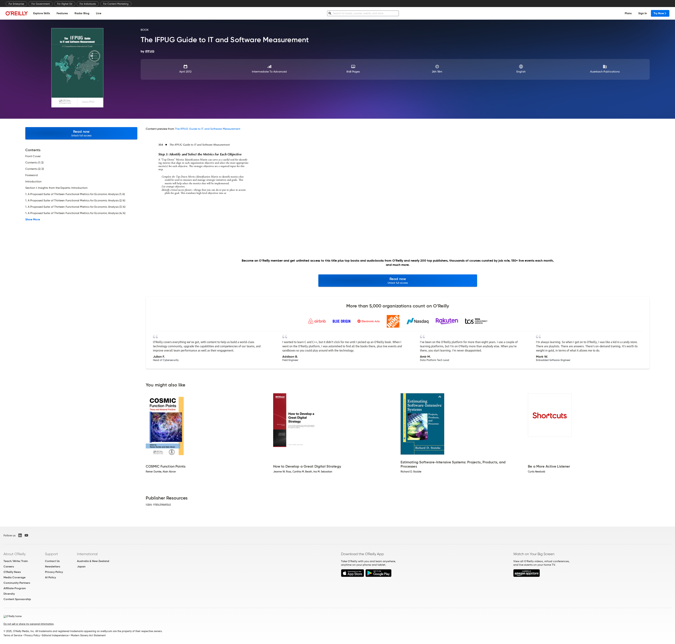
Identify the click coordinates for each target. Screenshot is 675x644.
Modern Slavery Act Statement (88, 635)
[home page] (17, 13)
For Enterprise (16, 3)
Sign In (642, 13)
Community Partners (17, 583)
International (87, 554)
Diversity (9, 594)
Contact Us (52, 561)
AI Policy (50, 577)
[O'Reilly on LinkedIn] (20, 535)
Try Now (659, 13)
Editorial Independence (55, 635)
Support (51, 554)
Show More (32, 219)
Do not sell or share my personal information (29, 624)
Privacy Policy (54, 572)
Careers (9, 566)
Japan (81, 566)
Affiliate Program (15, 588)
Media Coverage (14, 577)
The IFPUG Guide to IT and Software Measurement (207, 128)
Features (62, 13)
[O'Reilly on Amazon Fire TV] (526, 576)
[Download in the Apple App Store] (352, 576)
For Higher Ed (64, 3)
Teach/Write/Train (16, 561)
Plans (628, 13)
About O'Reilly (15, 554)
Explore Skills (41, 13)
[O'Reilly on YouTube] (26, 535)
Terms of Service (13, 635)
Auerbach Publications (605, 71)
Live (98, 13)
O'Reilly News (12, 572)
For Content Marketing (115, 3)
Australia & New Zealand (93, 561)
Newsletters (52, 566)
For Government (40, 3)
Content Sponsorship (17, 599)
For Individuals (88, 3)
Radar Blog (82, 13)
